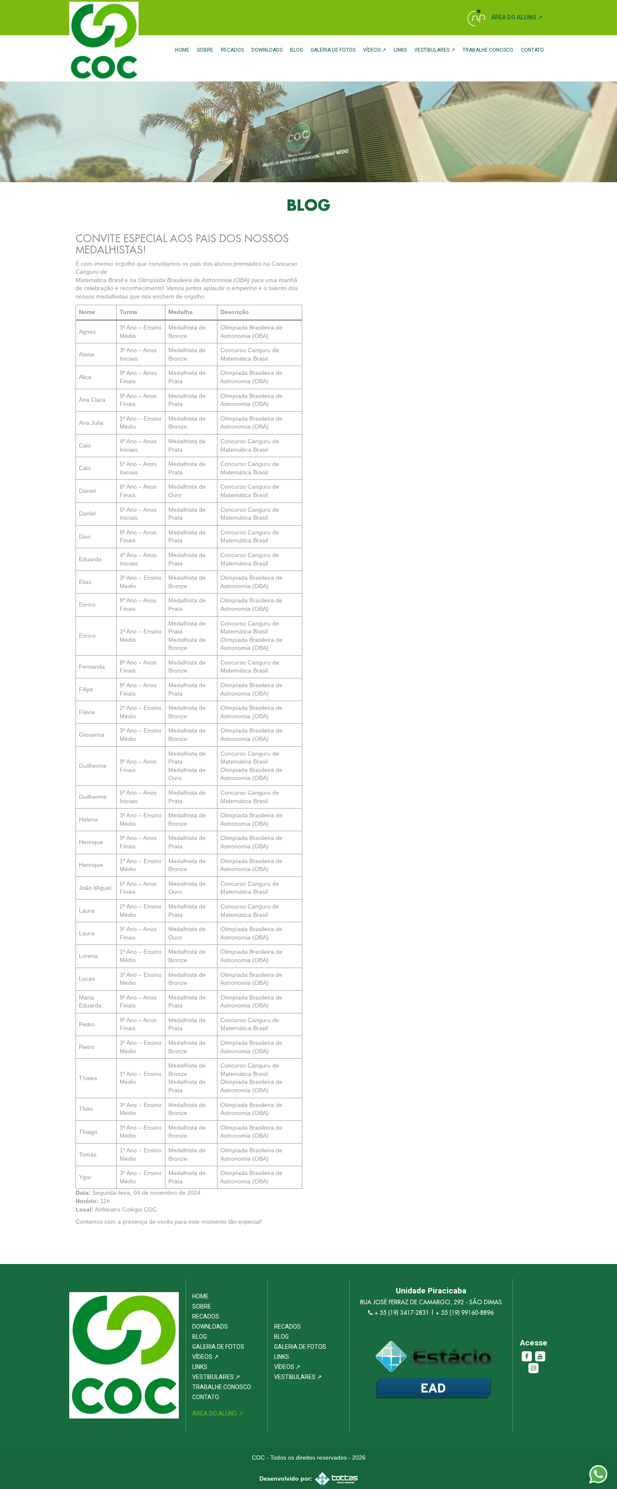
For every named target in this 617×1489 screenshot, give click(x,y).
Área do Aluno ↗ (517, 17)
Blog (296, 50)
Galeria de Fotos (333, 50)
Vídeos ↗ (374, 50)
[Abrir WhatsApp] (596, 1468)
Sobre (205, 50)
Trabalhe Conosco (488, 50)
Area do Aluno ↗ (217, 1413)
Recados (232, 50)
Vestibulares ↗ (434, 50)
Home (182, 50)
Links (400, 50)
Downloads (266, 50)
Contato (532, 50)
